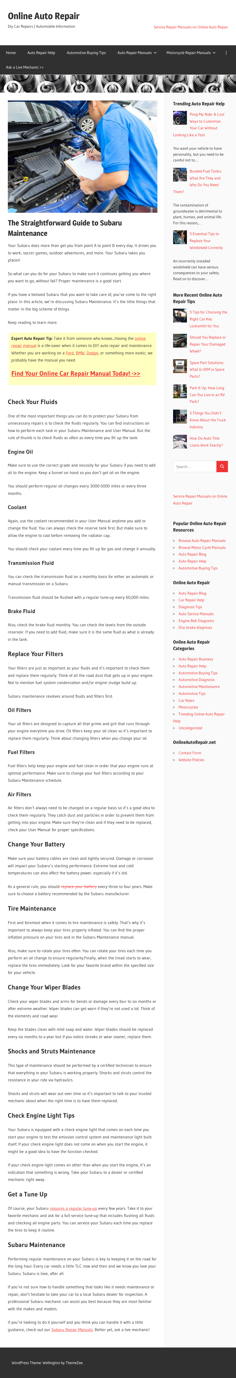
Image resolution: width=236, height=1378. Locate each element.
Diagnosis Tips (190, 606)
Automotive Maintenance (199, 686)
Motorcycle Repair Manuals (189, 52)
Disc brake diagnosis (195, 627)
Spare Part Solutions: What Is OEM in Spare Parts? (207, 369)
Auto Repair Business (196, 659)
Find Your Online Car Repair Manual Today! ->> (75, 373)
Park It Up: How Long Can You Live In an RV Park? (207, 394)
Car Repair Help (191, 599)
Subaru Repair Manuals (72, 1329)
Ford (70, 353)
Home (11, 52)
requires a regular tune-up (73, 1208)
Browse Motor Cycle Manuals (202, 547)
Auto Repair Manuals (135, 52)
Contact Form (190, 752)
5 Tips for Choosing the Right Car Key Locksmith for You (208, 319)
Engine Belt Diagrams (196, 620)
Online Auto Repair (44, 15)
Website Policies (191, 759)
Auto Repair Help (41, 52)
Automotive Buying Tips (86, 52)
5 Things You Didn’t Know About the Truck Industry (208, 420)
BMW (80, 353)
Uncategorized (190, 727)
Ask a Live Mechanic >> (25, 67)
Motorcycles (188, 707)
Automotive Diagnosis (197, 679)
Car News (186, 700)
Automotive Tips (192, 693)
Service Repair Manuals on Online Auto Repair (191, 26)
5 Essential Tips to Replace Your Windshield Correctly (206, 240)
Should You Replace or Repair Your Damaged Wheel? (208, 344)
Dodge (92, 353)
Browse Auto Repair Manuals (202, 540)
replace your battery (79, 886)
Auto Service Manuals (196, 613)
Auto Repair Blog (192, 554)
